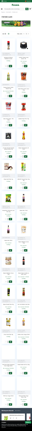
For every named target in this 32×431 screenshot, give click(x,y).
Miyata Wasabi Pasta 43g (8, 304)
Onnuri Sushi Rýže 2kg (8, 334)
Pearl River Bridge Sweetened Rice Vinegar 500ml (8, 365)
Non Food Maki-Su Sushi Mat (23, 304)
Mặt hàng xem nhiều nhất (7, 410)
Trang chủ (3, 12)
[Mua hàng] (10, 250)
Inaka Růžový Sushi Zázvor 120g (23, 89)
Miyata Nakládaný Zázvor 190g (8, 274)
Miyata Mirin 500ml (8, 240)
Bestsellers (18, 410)
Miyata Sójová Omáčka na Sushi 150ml (23, 274)
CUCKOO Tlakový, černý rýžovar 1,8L (23, 58)
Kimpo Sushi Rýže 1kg (8, 179)
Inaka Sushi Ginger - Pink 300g (8, 119)
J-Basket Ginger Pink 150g (23, 118)
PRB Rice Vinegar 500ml (8, 395)
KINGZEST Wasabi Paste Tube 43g (24, 180)
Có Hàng (8, 60)
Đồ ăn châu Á (8, 12)
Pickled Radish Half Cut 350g (24, 364)
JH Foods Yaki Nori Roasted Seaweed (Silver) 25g (8, 148)
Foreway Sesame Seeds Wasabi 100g (8, 88)
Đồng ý (28, 422)
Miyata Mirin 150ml (23, 210)
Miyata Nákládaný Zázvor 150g (23, 242)
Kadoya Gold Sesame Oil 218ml (23, 148)
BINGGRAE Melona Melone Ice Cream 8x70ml (17, 415)
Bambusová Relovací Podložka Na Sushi (8, 58)
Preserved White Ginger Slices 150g (23, 396)
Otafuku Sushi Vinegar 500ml (24, 334)
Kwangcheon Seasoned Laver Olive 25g (8, 211)
